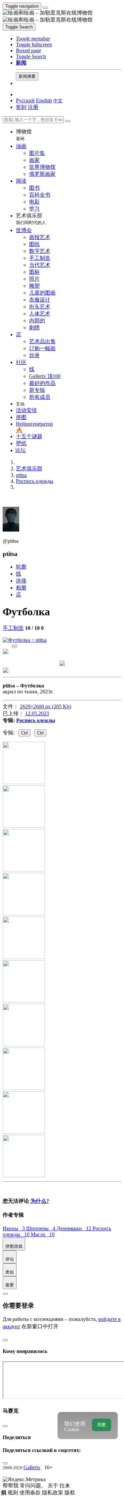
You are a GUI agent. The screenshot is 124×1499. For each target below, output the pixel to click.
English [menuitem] (44, 100)
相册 (21, 587)
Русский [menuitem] (25, 100)
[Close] (67, 121)
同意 (101, 1424)
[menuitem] (57, 100)
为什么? (39, 1201)
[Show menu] (45, 8)
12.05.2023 (37, 713)
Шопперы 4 (41, 1228)
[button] (33, 38)
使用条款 (31, 1492)
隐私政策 (53, 1492)
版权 (69, 1492)
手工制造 (13, 628)
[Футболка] (25, 640)
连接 (21, 581)
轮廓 (21, 567)
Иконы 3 (14, 1228)
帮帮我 (11, 1485)
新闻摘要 (27, 76)
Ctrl (24, 732)
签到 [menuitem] (21, 107)
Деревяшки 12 (75, 1228)
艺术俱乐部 (31, 219)
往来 (65, 1485)
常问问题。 (34, 1485)
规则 (14, 1492)
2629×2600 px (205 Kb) (45, 706)
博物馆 (24, 135)
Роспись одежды (35, 720)
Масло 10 (43, 1234)
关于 (54, 1485)
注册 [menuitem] (33, 107)
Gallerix (31, 1467)
